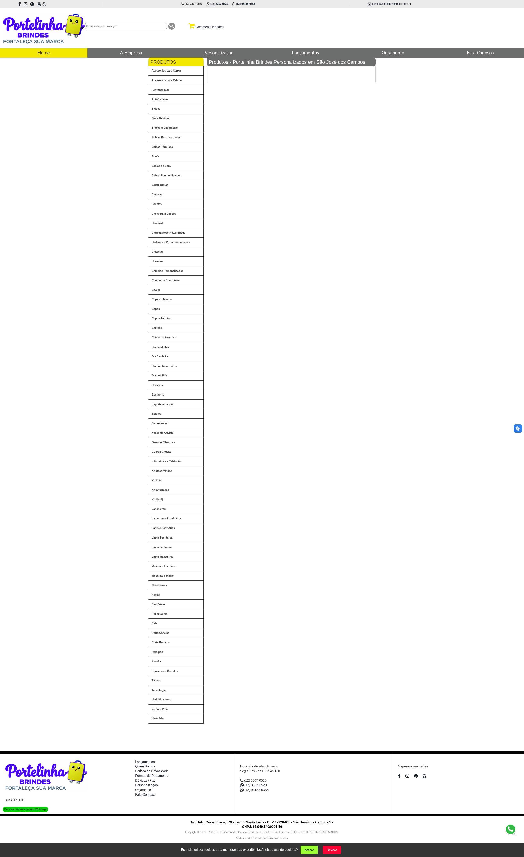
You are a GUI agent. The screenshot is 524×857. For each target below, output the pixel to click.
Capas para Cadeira (164, 213)
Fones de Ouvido (162, 432)
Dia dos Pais (160, 375)
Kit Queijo (158, 499)
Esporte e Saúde (162, 404)
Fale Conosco (145, 794)
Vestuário (158, 718)
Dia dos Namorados (164, 366)
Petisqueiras (159, 613)
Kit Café (156, 480)
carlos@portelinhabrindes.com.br (391, 3)
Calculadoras (160, 184)
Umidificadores (161, 699)
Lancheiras (159, 508)
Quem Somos (145, 766)
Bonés (156, 156)
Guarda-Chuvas (161, 451)
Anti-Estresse (160, 99)
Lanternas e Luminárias (167, 518)
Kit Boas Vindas (162, 470)
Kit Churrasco (160, 489)
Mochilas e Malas (163, 575)
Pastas (156, 594)
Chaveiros (158, 261)
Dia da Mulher (160, 347)
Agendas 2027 (160, 89)
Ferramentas (159, 423)
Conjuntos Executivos (166, 280)
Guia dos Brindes (277, 838)
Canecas (157, 194)
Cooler (156, 289)
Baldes (156, 108)
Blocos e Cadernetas (165, 127)
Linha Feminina (162, 547)
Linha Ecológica (162, 537)
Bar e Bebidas (160, 118)
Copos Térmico (161, 318)
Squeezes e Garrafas (165, 671)
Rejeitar (332, 849)
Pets (154, 623)
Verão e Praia (160, 709)
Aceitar (309, 849)
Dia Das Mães (160, 356)
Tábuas (156, 680)
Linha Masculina (162, 556)
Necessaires (159, 585)
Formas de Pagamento (151, 775)
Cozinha (157, 328)
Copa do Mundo (162, 299)
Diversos (157, 385)
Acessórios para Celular (167, 80)
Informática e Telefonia (166, 461)
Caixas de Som (161, 165)
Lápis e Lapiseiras (163, 528)
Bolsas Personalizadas (166, 137)
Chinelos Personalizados (167, 270)
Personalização (146, 785)
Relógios (157, 652)
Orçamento (143, 790)
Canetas (157, 204)
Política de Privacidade (152, 771)
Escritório (158, 394)
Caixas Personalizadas (166, 175)
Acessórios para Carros (166, 70)
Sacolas (157, 661)
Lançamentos (145, 762)
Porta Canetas (160, 632)
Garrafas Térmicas (163, 442)
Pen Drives (158, 604)
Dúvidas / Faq (145, 780)
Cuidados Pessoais (164, 337)
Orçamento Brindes (209, 27)
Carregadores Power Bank (168, 232)
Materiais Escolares (164, 566)
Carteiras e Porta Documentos (171, 242)
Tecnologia (159, 690)
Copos (156, 308)
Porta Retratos (161, 642)
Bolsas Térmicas (162, 146)
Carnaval (157, 223)
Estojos (156, 413)
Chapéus (157, 251)
